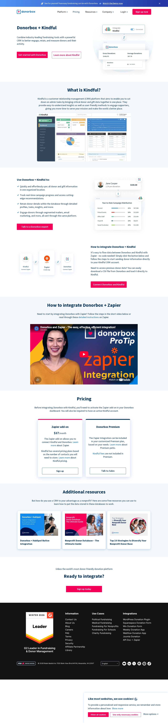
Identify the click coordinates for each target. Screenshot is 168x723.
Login (123, 12)
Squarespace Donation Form (137, 622)
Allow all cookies (98, 715)
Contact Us (71, 619)
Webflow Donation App (134, 633)
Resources (90, 12)
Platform (61, 12)
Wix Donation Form (132, 626)
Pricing (76, 12)
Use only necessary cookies (125, 715)
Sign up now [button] (142, 12)
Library (68, 650)
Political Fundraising (102, 619)
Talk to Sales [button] (108, 470)
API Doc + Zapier (131, 640)
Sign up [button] (60, 470)
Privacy (69, 640)
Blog (67, 626)
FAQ (67, 633)
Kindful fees (99, 453)
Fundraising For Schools (104, 629)
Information (71, 613)
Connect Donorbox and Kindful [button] (108, 284)
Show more (117, 708)
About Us (70, 622)
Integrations (130, 613)
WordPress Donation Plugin (136, 619)
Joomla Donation (131, 636)
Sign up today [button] (84, 589)
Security (69, 643)
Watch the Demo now (113, 3)
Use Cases (98, 613)
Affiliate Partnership (75, 646)
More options (149, 714)
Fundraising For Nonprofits (105, 626)
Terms (68, 636)
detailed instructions (88, 317)
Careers (69, 629)
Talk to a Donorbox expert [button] (34, 226)
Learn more (64, 457)
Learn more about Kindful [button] (66, 54)
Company (107, 12)
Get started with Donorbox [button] (32, 54)
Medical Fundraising (102, 622)
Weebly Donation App (134, 629)
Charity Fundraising (101, 633)
